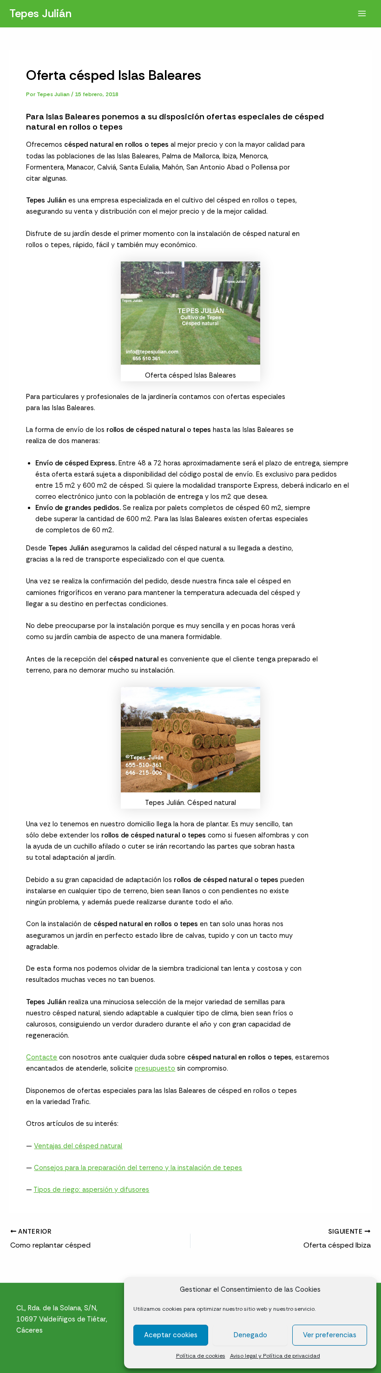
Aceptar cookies (170, 1335)
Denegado (250, 1335)
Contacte (41, 1057)
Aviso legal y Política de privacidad (275, 1356)
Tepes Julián (40, 13)
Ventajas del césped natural (78, 1146)
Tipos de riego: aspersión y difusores (91, 1189)
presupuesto (155, 1068)
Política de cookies (200, 1356)
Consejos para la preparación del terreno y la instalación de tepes (138, 1168)
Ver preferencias (329, 1335)
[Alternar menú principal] (362, 13)
